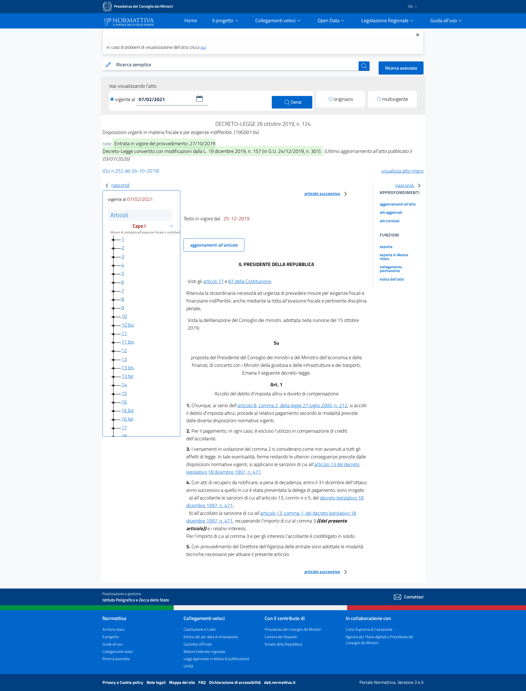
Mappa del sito (182, 682)
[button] (199, 98)
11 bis (127, 342)
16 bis (127, 410)
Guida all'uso (112, 644)
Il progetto (110, 636)
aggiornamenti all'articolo (214, 245)
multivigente (395, 99)
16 (124, 402)
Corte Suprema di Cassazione (369, 629)
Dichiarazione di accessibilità (235, 682)
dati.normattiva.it (279, 682)
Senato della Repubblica (283, 644)
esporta (386, 246)
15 (124, 393)
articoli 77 (213, 281)
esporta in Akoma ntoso (394, 256)
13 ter (127, 376)
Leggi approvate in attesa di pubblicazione (216, 658)
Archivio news (113, 629)
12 (124, 350)
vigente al (125, 99)
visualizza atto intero (402, 171)
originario (343, 99)
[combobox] (236, 65)
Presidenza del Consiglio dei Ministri (293, 629)
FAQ (202, 682)
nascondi (120, 185)
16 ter (127, 418)
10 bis (127, 325)
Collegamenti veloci (117, 651)
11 (124, 333)
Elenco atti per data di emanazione (211, 636)
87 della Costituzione (249, 281)
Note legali (157, 682)
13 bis (127, 367)
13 (124, 359)
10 (124, 316)
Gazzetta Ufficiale (198, 644)
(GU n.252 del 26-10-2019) (130, 171)
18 (124, 436)
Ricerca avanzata (401, 68)
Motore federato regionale (204, 651)
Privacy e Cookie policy (123, 682)
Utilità (188, 666)
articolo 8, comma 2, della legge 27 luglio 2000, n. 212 (292, 405)
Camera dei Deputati (281, 636)
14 (124, 384)
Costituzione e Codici (200, 629)
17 (124, 427)
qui (203, 47)
